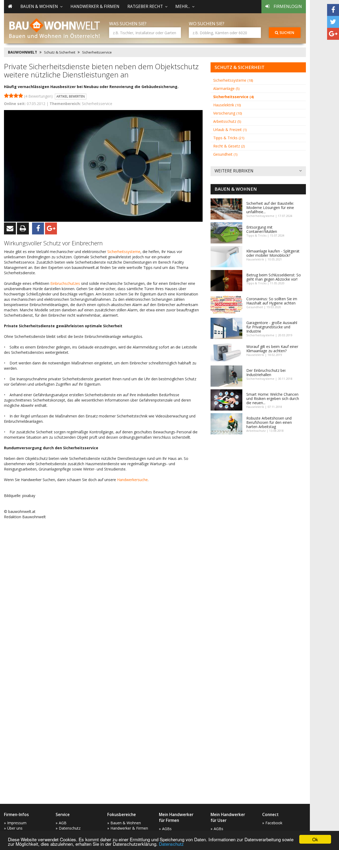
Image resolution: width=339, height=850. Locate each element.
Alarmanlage (226, 88)
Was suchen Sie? (127, 23)
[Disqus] (103, 591)
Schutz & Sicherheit (59, 52)
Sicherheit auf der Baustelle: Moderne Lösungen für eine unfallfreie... (270, 207)
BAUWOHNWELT (22, 52)
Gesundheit (225, 154)
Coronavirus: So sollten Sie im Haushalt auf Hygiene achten (271, 301)
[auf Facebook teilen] (333, 10)
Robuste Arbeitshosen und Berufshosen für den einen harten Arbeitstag (269, 422)
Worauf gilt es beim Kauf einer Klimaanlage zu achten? (272, 348)
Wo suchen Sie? (206, 23)
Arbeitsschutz (227, 121)
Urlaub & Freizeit (230, 129)
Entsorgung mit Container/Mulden (261, 229)
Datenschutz (171, 843)
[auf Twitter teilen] (333, 22)
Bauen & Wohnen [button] (39, 6)
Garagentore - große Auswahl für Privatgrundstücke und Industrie (271, 327)
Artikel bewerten (70, 96)
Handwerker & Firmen (94, 6)
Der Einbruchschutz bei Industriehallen (266, 372)
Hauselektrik (227, 104)
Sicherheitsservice (97, 52)
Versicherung (227, 113)
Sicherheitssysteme (123, 251)
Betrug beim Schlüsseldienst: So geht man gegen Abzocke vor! (273, 277)
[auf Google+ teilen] (333, 34)
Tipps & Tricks (228, 137)
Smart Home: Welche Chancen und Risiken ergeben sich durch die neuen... (272, 398)
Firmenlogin (288, 6)
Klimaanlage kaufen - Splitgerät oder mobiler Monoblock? (273, 253)
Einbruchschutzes (65, 283)
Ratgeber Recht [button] (145, 6)
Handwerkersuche (132, 479)
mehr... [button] (182, 6)
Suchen (286, 32)
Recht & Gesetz (229, 146)
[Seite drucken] (23, 228)
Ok (315, 839)
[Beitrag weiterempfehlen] (10, 228)
